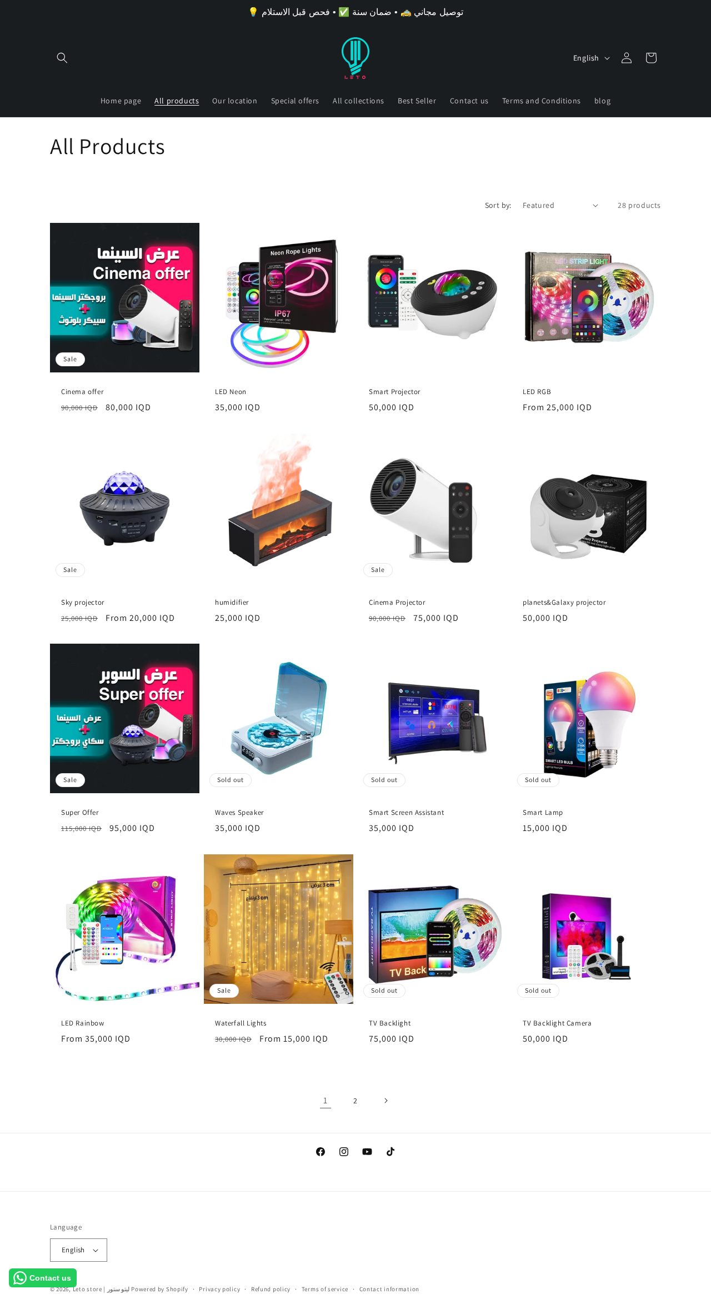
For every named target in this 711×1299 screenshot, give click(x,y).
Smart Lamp (543, 812)
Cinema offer (82, 391)
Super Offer (80, 812)
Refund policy (271, 1289)
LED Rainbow (82, 1023)
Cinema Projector (397, 602)
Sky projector (82, 602)
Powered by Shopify (159, 1289)
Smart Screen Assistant (406, 812)
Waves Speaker (239, 812)
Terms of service (325, 1289)
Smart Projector (394, 391)
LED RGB (537, 391)
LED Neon (231, 391)
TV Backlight (389, 1023)
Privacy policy (219, 1289)
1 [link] (325, 1100)
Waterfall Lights (241, 1023)
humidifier (232, 602)
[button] (62, 58)
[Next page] (385, 1100)
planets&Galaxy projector (564, 602)
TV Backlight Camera (557, 1023)
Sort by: (498, 205)
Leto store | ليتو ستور (102, 1289)
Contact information (389, 1289)
